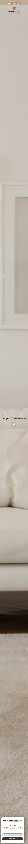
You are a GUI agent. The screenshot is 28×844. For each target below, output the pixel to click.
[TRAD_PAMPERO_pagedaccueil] (14, 14)
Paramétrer (13, 834)
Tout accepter (13, 838)
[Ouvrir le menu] (26, 8)
